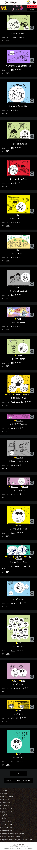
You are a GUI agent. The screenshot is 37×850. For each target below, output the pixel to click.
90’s (8, 73)
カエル (13, 402)
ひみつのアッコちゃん (7, 796)
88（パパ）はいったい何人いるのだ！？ (12, 836)
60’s (8, 40)
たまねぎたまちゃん (7, 808)
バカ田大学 (4, 815)
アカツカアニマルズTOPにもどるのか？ (18, 780)
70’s (8, 405)
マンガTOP (5, 790)
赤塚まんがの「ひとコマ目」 (9, 830)
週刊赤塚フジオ (6, 818)
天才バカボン (5, 799)
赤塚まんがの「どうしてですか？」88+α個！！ (14, 833)
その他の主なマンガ (7, 812)
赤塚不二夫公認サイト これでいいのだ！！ (11, 2)
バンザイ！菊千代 (6, 821)
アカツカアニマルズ (7, 824)
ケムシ (18, 402)
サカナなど (14, 37)
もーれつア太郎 (6, 802)
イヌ (12, 494)
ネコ (12, 70)
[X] (29, 2)
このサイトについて (14, 846)
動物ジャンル (32, 6)
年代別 (32, 9)
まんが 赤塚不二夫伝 (7, 827)
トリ (17, 603)
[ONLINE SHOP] (34, 2)
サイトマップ (24, 846)
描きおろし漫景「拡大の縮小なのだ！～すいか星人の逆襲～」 (18, 840)
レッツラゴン (5, 805)
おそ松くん (4, 793)
